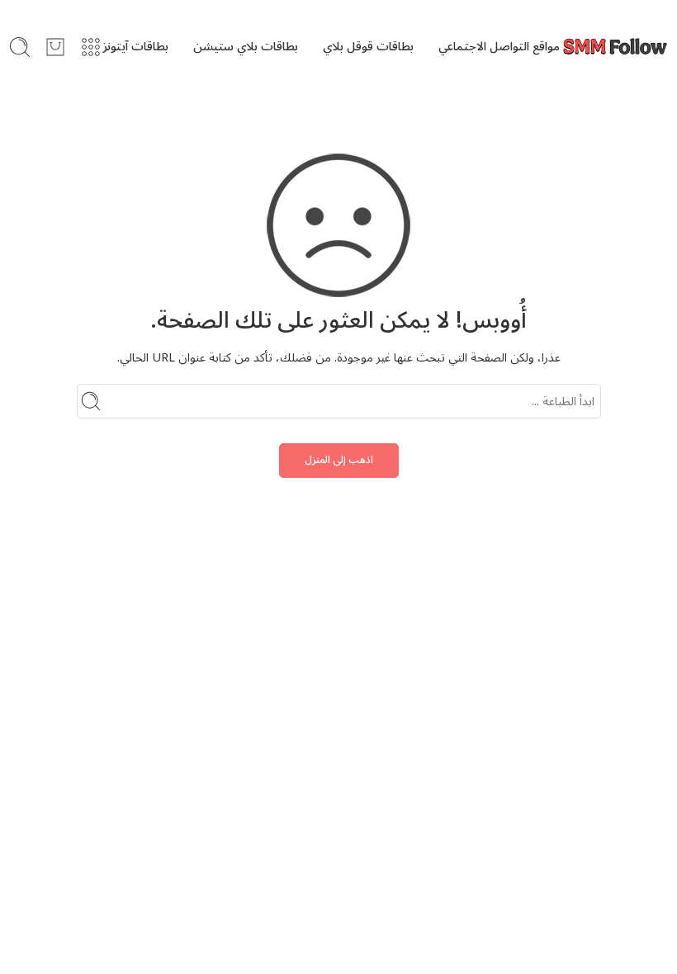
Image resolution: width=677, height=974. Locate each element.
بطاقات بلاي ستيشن (245, 46)
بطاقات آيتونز (135, 46)
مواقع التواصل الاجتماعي (499, 46)
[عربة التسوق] (55, 47)
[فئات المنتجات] (90, 47)
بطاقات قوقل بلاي (368, 46)
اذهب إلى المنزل (339, 460)
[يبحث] (19, 47)
